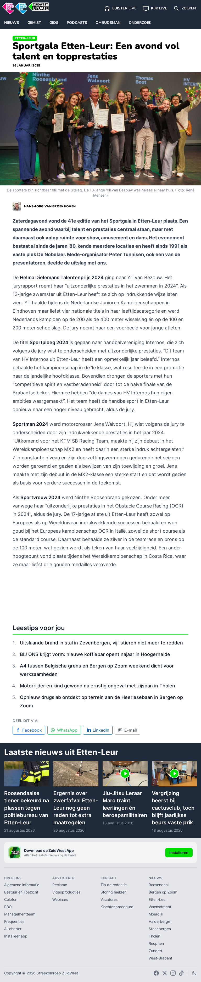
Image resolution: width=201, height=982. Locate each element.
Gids (53, 22)
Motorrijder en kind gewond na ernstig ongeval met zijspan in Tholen (97, 685)
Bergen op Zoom (163, 892)
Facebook (32, 730)
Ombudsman (108, 22)
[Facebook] (156, 973)
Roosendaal (159, 884)
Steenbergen (160, 928)
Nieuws (11, 22)
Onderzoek (140, 22)
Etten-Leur (25, 38)
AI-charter (12, 928)
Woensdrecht (160, 906)
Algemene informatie (21, 884)
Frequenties (14, 921)
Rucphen (156, 943)
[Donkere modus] (194, 973)
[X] (164, 973)
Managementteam (19, 914)
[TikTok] (181, 973)
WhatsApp (67, 730)
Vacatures (109, 899)
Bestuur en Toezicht (21, 892)
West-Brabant (160, 958)
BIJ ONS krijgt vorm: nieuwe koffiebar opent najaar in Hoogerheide (95, 654)
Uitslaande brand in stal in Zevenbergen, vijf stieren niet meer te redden (101, 643)
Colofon (10, 899)
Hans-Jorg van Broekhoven (50, 206)
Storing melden (113, 892)
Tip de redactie (113, 884)
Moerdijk (156, 914)
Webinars (60, 899)
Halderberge (159, 921)
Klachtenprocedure (116, 906)
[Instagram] (173, 973)
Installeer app (15, 936)
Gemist (34, 22)
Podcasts (77, 22)
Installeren (178, 852)
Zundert (155, 950)
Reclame (59, 884)
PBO (8, 906)
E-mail (130, 730)
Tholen (154, 936)
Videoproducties (66, 892)
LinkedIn (101, 730)
